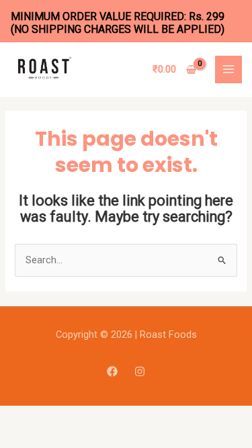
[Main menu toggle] (228, 69)
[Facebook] (112, 371)
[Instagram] (139, 371)
